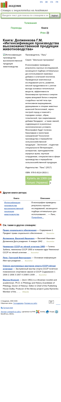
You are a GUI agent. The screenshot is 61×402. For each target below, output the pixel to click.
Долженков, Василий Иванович (18, 238)
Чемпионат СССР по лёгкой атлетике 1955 (24, 246)
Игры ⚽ (44, 33)
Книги (44, 28)
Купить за (38, 180)
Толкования (30, 23)
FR (57, 2)
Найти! (55, 15)
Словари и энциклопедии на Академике (24, 10)
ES (52, 2)
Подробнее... (37, 217)
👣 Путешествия (7, 308)
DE (46, 2)
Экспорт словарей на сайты (11, 312)
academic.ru (11, 4)
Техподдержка (18, 303)
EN (41, 2)
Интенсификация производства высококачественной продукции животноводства (13, 208)
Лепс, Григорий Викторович (17, 258)
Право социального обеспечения (19, 230)
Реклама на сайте (30, 303)
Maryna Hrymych (11, 280)
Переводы (16, 28)
